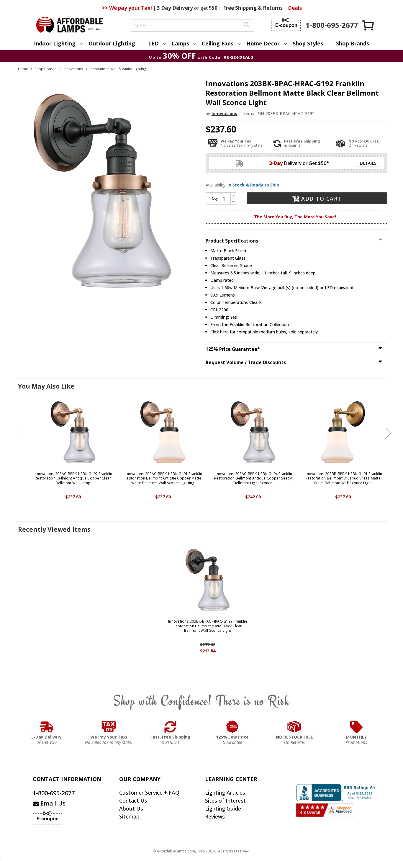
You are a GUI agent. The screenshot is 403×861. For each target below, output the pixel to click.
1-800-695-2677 (54, 793)
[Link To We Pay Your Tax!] (108, 726)
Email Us (52, 803)
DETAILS (368, 163)
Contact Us (133, 800)
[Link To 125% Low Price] (232, 726)
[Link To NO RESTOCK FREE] (294, 726)
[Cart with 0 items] (368, 25)
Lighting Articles (225, 792)
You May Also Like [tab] (46, 386)
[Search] (246, 26)
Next (389, 433)
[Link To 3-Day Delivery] (46, 726)
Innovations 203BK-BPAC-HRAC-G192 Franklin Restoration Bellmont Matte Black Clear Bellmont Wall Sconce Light (207, 626)
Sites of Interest (225, 800)
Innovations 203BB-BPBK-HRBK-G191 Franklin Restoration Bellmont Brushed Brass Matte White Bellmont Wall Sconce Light (343, 478)
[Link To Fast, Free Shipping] (170, 726)
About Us (131, 808)
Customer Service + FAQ (149, 792)
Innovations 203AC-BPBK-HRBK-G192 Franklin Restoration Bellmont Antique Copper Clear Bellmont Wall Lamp (73, 478)
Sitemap (129, 816)
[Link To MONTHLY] (356, 726)
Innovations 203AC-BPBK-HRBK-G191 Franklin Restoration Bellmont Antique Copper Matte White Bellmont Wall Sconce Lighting (163, 478)
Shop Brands (352, 43)
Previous (21, 433)
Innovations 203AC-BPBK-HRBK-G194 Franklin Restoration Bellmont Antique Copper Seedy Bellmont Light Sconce (253, 478)
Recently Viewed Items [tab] (54, 529)
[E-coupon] (286, 24)
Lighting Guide (223, 808)
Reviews (215, 816)
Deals (295, 7)
